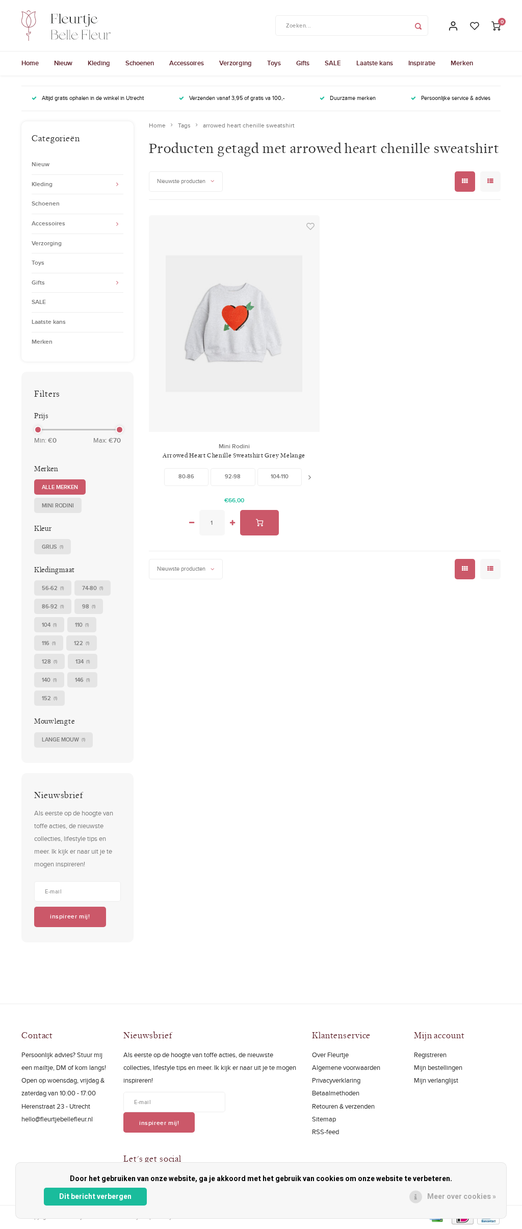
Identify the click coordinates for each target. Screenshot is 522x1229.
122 (81, 643)
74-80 (92, 588)
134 (82, 661)
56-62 (53, 588)
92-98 (233, 476)
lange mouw (63, 739)
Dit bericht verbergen (95, 1196)
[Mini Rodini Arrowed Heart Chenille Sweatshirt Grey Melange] (234, 323)
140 (49, 680)
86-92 (53, 606)
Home (30, 63)
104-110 (280, 476)
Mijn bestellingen (438, 1067)
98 (88, 606)
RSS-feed (325, 1131)
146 (82, 680)
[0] (496, 25)
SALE (333, 63)
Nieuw (63, 63)
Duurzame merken (353, 98)
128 (49, 661)
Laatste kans (374, 63)
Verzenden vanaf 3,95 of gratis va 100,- (236, 98)
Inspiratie (421, 63)
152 (49, 698)
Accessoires (186, 63)
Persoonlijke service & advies (455, 98)
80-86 (186, 476)
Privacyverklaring (336, 1080)
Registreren (430, 1054)
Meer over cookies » (461, 1196)
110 (82, 625)
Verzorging (235, 63)
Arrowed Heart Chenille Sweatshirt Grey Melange (234, 455)
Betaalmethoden (335, 1092)
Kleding (99, 63)
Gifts (302, 63)
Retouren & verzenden (343, 1106)
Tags (184, 125)
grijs (52, 547)
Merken (462, 63)
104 (49, 625)
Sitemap (324, 1118)
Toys (274, 63)
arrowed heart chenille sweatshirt (249, 125)
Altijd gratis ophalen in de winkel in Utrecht (93, 98)
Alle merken (60, 487)
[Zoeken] (418, 25)
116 (49, 643)
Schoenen (139, 63)
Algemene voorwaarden (346, 1067)
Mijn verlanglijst (436, 1080)
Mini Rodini (58, 505)
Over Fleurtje (330, 1054)
